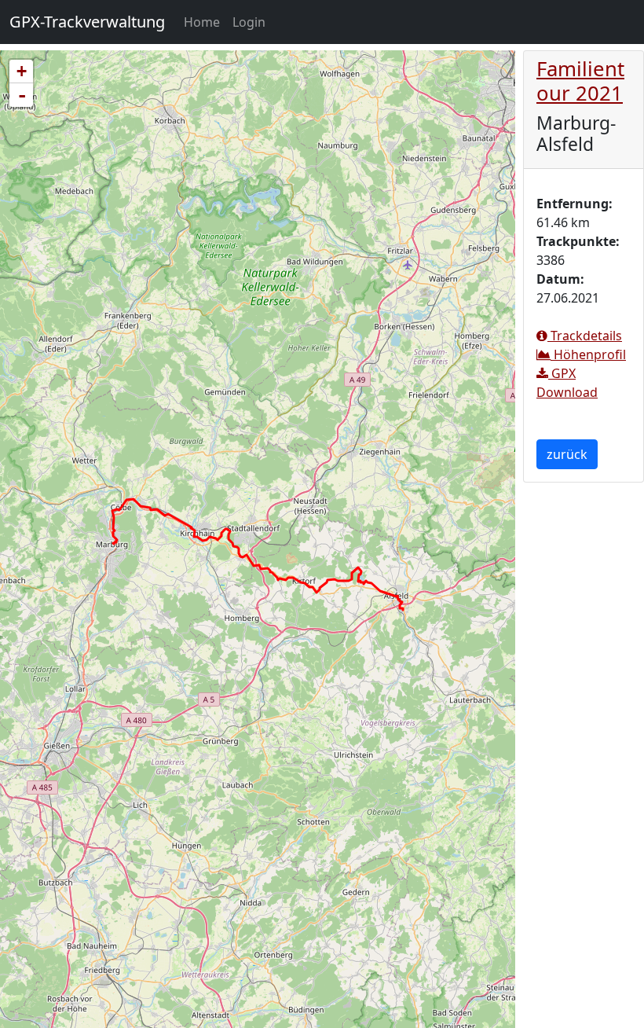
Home (205, 22)
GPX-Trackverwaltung (87, 21)
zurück (567, 454)
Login (248, 22)
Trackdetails (584, 335)
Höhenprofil (588, 354)
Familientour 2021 (580, 81)
